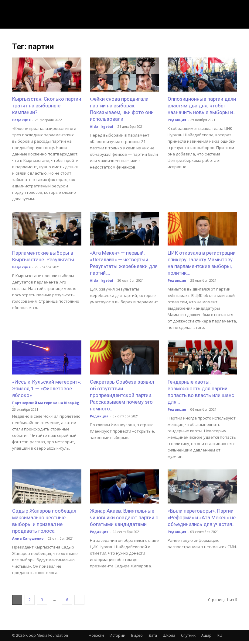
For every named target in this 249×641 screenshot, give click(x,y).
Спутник (188, 635)
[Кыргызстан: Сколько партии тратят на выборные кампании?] (46, 74)
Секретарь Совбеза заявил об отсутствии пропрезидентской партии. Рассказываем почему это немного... (122, 395)
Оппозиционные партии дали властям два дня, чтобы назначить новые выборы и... (202, 105)
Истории (117, 635)
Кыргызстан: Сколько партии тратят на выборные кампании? (46, 105)
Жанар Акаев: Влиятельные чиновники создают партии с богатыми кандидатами (124, 517)
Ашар (206, 635)
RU (219, 635)
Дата (152, 635)
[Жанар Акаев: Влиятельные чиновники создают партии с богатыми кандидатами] (124, 486)
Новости (96, 635)
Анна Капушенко (27, 538)
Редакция (21, 119)
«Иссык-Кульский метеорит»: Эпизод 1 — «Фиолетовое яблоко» (46, 388)
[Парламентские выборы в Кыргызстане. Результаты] (46, 229)
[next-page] (79, 600)
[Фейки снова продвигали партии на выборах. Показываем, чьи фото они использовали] (124, 74)
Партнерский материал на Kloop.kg (45, 402)
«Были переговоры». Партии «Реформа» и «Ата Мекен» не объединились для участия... (202, 517)
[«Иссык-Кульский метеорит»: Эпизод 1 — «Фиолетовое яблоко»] (46, 357)
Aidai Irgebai (101, 126)
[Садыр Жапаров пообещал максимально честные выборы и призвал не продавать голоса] (46, 486)
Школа (169, 635)
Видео (137, 635)
